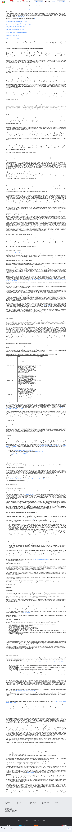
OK (68, 828)
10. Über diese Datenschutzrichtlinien (13, 35)
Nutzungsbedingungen (35, 5)
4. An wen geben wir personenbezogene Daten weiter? (15, 26)
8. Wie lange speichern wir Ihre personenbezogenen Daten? (16, 32)
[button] (45, 1)
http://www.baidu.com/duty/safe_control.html (19, 452)
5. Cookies (8, 27)
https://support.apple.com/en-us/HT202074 (19, 453)
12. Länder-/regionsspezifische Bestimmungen (14, 38)
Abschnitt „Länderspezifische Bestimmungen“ (40, 559)
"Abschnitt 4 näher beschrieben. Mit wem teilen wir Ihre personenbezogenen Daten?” (33, 90)
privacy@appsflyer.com (39, 451)
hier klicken (28, 830)
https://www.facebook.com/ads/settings (19, 454)
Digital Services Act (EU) (52, 5)
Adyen (49, 305)
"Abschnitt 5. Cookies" (54, 79)
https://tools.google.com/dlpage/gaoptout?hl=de (24, 450)
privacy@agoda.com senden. (31, 728)
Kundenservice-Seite (25, 519)
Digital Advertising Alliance (43, 445)
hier (34, 18)
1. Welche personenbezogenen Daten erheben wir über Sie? (16, 21)
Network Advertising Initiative (54, 445)
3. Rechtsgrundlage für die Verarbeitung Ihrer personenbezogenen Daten (19, 24)
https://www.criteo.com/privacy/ (17, 456)
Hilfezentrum (18, 5)
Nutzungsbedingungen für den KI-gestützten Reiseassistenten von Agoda (26, 179)
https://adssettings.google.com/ (21, 455)
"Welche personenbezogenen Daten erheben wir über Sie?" (51, 661)
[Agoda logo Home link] (4, 2)
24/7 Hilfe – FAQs (43, 5)
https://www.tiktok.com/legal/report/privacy (20, 457)
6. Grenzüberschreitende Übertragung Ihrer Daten (15, 29)
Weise (44, 305)
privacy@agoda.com (36, 519)
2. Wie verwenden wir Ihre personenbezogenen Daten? (15, 23)
